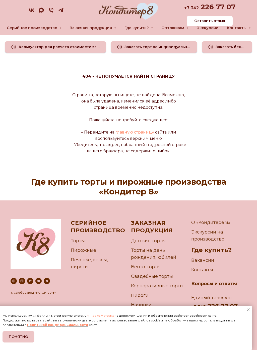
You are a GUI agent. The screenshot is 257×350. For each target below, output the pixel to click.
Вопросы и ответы (214, 283)
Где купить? (211, 250)
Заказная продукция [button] (91, 27)
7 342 (193, 8)
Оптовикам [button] (173, 27)
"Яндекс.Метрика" (101, 315)
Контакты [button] (237, 27)
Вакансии (202, 260)
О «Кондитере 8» (210, 222)
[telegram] (61, 12)
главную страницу (134, 132)
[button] (55, 47)
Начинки (141, 304)
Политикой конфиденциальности (57, 325)
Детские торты (148, 241)
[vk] (31, 12)
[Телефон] (51, 12)
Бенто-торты (146, 267)
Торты (78, 241)
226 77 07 (217, 7)
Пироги (140, 295)
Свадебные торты (152, 276)
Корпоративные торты (157, 286)
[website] (14, 281)
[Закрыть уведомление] (248, 309)
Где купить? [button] (137, 27)
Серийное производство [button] (32, 27)
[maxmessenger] (41, 12)
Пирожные (83, 250)
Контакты (202, 270)
